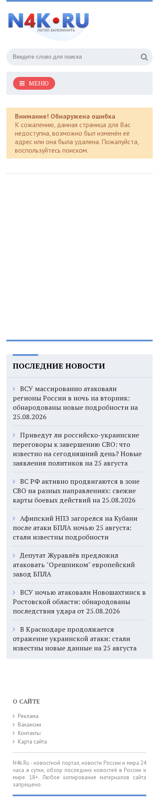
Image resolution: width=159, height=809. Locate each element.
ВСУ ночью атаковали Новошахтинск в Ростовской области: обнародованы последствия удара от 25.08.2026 (79, 602)
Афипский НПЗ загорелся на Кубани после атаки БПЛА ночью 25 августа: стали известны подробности (75, 528)
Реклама (28, 716)
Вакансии (29, 724)
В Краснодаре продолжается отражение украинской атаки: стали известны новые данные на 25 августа (75, 638)
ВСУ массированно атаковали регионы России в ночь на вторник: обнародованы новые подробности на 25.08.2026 (75, 402)
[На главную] (70, 23)
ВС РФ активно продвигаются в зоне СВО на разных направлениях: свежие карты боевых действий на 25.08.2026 (76, 491)
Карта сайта (32, 741)
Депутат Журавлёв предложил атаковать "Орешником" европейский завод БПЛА (74, 565)
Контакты (29, 733)
